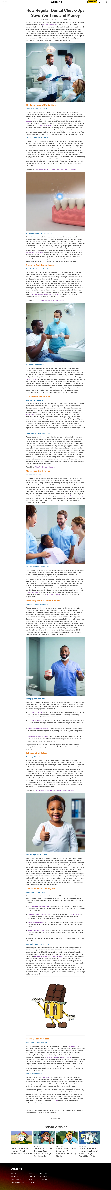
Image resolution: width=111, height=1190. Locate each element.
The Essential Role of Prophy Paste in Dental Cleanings (54, 790)
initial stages (30, 414)
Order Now (92, 2)
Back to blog (56, 1118)
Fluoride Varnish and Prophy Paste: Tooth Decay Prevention (56, 169)
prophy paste (66, 1057)
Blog (30, 1173)
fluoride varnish (31, 379)
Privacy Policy (44, 1179)
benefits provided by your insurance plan (48, 956)
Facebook (46, 1077)
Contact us (32, 1176)
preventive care (73, 914)
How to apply (44, 1176)
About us (13, 1173)
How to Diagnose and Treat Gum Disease (49, 300)
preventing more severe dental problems (43, 294)
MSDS (30, 1179)
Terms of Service (16, 1179)
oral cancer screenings (45, 125)
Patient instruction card (18, 1182)
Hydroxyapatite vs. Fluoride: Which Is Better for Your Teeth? (21, 1150)
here (79, 1066)
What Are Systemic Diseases (45, 467)
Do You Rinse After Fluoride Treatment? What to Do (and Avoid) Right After (88, 1152)
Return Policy (15, 1176)
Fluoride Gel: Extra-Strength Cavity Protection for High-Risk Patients (42, 1152)
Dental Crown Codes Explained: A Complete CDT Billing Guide (66, 1152)
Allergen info (43, 1173)
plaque (28, 121)
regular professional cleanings (73, 496)
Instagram (72, 1046)
